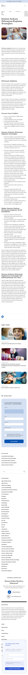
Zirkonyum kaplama (6, 570)
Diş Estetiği (4, 505)
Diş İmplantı (4, 513)
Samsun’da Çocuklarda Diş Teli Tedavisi (11, 343)
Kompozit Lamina (5, 538)
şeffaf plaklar (4, 564)
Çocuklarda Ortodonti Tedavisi (9, 489)
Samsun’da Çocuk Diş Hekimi (8, 458)
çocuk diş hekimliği (6, 487)
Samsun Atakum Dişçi (6, 553)
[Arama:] (14, 471)
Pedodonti (4, 544)
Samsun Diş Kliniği (6, 557)
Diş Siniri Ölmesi (5, 518)
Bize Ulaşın (4, 639)
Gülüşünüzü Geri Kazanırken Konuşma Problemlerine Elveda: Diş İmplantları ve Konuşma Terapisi (13, 366)
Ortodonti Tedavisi (6, 542)
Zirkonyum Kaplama (14, 58)
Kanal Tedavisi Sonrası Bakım (9, 462)
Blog (2, 630)
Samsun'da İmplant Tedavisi (8, 562)
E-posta (6, 422)
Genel (2, 527)
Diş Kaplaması (5, 516)
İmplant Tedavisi (5, 533)
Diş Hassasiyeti (5, 511)
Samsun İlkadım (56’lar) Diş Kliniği (10, 559)
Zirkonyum (4, 568)
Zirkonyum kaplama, (9, 137)
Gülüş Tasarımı (5, 531)
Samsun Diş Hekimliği (6, 555)
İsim (5, 416)
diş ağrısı (3, 496)
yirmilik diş (4, 566)
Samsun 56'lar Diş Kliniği (7, 551)
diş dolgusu (4, 502)
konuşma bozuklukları (7, 540)
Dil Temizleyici (5, 494)
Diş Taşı (3, 520)
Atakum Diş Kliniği (6, 485)
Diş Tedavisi (4, 522)
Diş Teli (3, 524)
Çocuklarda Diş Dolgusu (7, 456)
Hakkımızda (4, 627)
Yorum (6, 407)
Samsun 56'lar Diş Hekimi (7, 548)
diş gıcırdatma (5, 509)
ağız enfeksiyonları (6, 481)
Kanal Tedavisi (5, 535)
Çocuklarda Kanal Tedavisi (8, 460)
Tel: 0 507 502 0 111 (16, 596)
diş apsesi (3, 498)
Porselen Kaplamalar (6, 546)
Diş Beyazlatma (5, 500)
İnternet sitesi (7, 427)
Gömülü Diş (4, 529)
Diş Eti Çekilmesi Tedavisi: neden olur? (10, 387)
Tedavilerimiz (4, 633)
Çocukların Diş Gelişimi (7, 492)
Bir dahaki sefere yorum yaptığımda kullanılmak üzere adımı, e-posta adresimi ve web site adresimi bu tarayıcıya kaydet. (15, 435)
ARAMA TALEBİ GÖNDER (15, 668)
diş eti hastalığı (5, 507)
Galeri (2, 636)
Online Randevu (16, 592)
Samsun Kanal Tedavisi (7, 465)
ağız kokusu (4, 483)
